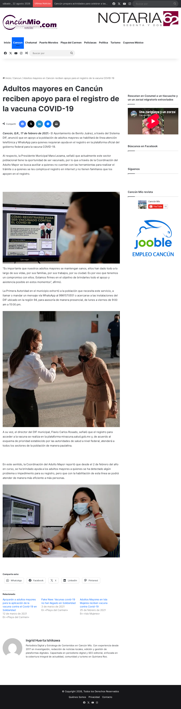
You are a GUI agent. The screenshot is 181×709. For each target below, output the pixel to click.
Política (103, 42)
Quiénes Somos (77, 697)
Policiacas (90, 42)
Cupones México (133, 42)
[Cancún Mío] (30, 22)
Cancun (18, 42)
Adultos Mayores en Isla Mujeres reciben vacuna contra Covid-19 (93, 603)
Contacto (107, 697)
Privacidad (94, 697)
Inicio (7, 42)
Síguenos (134, 169)
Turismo (115, 42)
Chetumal (31, 42)
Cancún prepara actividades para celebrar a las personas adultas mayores (94, 3)
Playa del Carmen (71, 42)
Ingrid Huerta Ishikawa (43, 640)
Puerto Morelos (48, 42)
